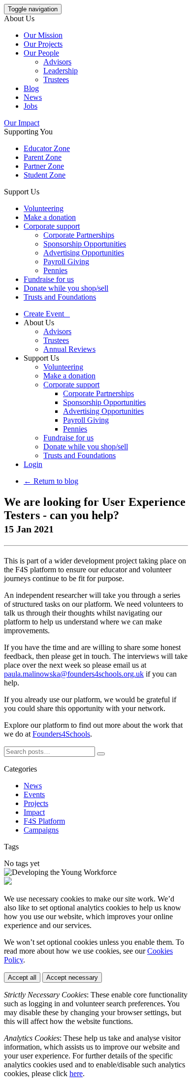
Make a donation (50, 217)
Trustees (56, 79)
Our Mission (43, 35)
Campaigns (41, 830)
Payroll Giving (66, 261)
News (33, 97)
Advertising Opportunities (83, 252)
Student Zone (44, 175)
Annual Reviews (69, 349)
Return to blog (51, 481)
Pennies (55, 270)
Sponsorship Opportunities (84, 244)
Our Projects (43, 44)
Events (34, 794)
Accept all (22, 977)
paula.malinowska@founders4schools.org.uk (74, 674)
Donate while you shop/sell (66, 288)
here (76, 1073)
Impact (34, 812)
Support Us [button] (21, 191)
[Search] (101, 753)
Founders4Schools (61, 734)
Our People (41, 53)
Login (33, 464)
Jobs (30, 106)
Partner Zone (44, 166)
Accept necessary (72, 977)
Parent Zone (43, 157)
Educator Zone (47, 148)
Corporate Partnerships (78, 235)
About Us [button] (19, 18)
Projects (36, 803)
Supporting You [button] (28, 131)
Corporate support (52, 226)
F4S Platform (44, 821)
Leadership (60, 70)
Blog (31, 88)
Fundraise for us (49, 279)
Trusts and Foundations (60, 297)
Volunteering (44, 208)
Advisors (57, 62)
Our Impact (21, 123)
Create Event (47, 314)
